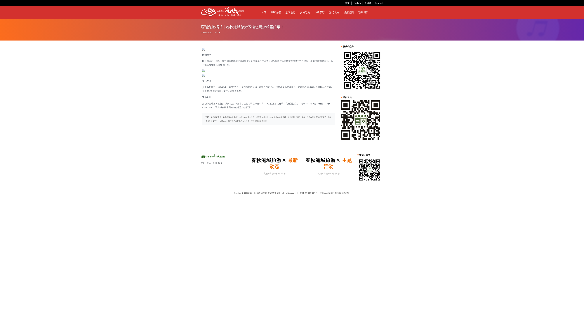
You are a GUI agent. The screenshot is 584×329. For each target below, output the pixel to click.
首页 (263, 12)
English (357, 3)
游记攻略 (334, 12)
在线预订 (320, 12)
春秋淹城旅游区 (207, 33)
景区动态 (290, 12)
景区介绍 (276, 12)
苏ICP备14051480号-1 (308, 193)
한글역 (368, 3)
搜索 (347, 3)
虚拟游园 (349, 12)
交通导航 (305, 12)
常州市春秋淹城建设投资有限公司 (267, 193)
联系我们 (363, 12)
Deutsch (379, 3)
